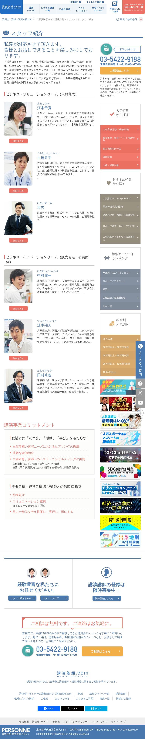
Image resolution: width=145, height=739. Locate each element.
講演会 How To (40, 721)
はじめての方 (62, 698)
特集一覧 (105, 698)
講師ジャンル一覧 (99, 693)
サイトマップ (118, 721)
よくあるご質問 (93, 2)
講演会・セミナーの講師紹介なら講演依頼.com (45, 693)
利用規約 (74, 2)
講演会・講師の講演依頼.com (17, 19)
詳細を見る (18, 140)
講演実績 (121, 693)
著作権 (56, 721)
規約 (80, 693)
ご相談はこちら (120, 70)
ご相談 (44, 698)
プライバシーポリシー (75, 721)
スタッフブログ (51, 598)
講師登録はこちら (104, 598)
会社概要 (24, 721)
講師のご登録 (123, 698)
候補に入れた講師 (24, 698)
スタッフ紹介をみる (21, 598)
